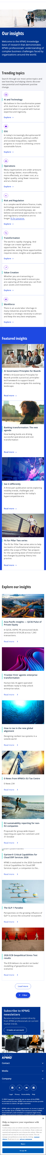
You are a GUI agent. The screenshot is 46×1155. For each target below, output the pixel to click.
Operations (9, 165)
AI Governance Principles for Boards (22, 371)
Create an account (15, 1030)
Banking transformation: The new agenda (21, 429)
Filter (23, 995)
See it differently (12, 484)
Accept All (23, 1150)
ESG (6, 131)
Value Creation (11, 272)
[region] (23, 1135)
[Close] (43, 1118)
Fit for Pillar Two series (15, 540)
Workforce (9, 304)
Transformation (12, 237)
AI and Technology (13, 99)
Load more (23, 986)
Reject (23, 1144)
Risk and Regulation (14, 200)
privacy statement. (26, 1139)
